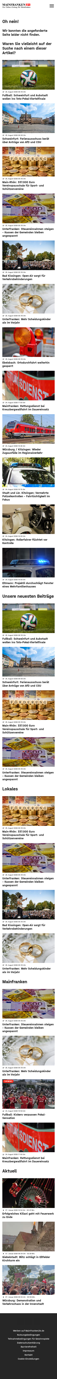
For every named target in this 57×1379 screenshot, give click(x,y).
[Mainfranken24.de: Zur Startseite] (16, 6)
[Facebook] (20, 1321)
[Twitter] (28, 1321)
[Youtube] (37, 1321)
